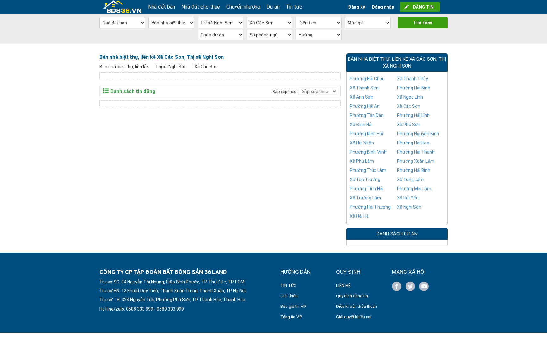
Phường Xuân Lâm (415, 161)
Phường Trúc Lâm (368, 170)
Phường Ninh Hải (366, 133)
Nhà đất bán (161, 7)
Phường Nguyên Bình (418, 133)
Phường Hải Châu (367, 78)
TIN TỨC (288, 285)
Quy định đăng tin (352, 296)
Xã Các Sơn (206, 66)
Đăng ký (356, 6)
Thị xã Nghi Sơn (171, 66)
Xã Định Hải (361, 124)
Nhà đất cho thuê (200, 7)
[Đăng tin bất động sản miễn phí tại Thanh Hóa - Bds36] (122, 7)
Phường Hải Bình (413, 170)
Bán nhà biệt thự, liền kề (123, 66)
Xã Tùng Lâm (410, 179)
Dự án (273, 7)
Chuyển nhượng (243, 7)
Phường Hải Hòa (413, 142)
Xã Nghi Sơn (409, 207)
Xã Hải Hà (359, 216)
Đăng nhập (383, 6)
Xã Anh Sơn (361, 97)
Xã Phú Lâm (362, 161)
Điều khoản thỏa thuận (356, 306)
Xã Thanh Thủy (412, 78)
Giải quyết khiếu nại (353, 316)
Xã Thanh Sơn (364, 87)
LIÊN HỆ (343, 285)
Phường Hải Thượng (370, 207)
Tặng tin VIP (291, 316)
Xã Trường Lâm (365, 197)
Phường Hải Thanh (416, 152)
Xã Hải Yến (407, 197)
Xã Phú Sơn (408, 124)
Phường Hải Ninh (413, 87)
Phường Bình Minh (368, 152)
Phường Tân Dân (367, 115)
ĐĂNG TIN (423, 6)
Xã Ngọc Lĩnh (410, 97)
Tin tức (294, 7)
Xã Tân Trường (365, 179)
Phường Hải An (365, 106)
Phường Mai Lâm (414, 188)
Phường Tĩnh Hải (366, 188)
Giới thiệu (289, 296)
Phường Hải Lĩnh (413, 115)
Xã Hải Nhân (362, 142)
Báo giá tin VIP (293, 306)
